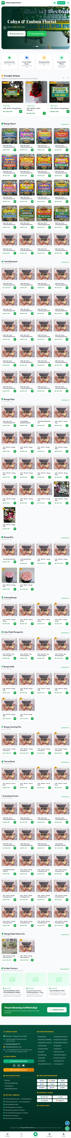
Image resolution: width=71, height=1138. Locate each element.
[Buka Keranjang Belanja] (54, 3)
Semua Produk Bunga (11, 1083)
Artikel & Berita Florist (11, 1088)
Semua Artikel (64, 969)
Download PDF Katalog (20, 1070)
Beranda (7, 1080)
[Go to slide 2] (36, 46)
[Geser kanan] (68, 77)
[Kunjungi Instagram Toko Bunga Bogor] (18, 1065)
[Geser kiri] (63, 77)
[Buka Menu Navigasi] (68, 3)
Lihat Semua (64, 124)
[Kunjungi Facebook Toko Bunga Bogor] (14, 1065)
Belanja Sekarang (17, 34)
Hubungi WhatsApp (37, 34)
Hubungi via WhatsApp (19, 1061)
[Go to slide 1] (34, 46)
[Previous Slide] (5, 28)
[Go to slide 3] (37, 46)
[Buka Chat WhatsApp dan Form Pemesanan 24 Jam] (67, 1128)
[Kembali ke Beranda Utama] (35, 1135)
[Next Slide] (66, 28)
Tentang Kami (9, 1086)
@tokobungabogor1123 (13, 1044)
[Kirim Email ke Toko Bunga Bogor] (23, 1065)
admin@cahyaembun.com (14, 1047)
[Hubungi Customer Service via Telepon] (67, 1123)
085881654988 (58, 1010)
